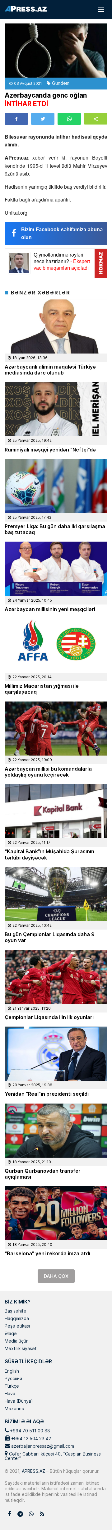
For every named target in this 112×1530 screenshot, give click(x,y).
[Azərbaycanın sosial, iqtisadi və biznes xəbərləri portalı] (26, 9)
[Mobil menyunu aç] (101, 9)
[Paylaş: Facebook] (16, 119)
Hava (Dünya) (19, 1401)
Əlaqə (11, 1333)
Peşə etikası (17, 1326)
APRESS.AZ (33, 1471)
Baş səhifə (15, 1311)
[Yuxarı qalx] (95, 1512)
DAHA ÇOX (56, 1276)
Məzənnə (14, 1408)
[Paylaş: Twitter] (42, 119)
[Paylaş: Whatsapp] (69, 119)
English (12, 1371)
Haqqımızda (17, 1318)
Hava (10, 1393)
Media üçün (17, 1341)
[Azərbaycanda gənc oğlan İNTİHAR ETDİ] (56, 50)
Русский (13, 1378)
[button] (95, 119)
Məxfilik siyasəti (21, 1348)
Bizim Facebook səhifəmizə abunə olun (62, 233)
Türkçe (12, 1386)
